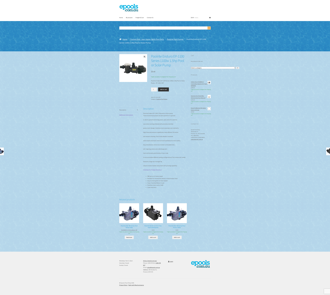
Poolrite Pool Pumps (175, 39)
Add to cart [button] (153, 237)
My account (129, 17)
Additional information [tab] (126, 115)
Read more (129, 237)
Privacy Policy (123, 285)
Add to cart (163, 89)
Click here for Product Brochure (152, 170)
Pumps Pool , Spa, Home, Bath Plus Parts (147, 39)
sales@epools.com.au (197, 139)
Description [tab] (122, 110)
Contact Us (150, 17)
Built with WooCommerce (136, 285)
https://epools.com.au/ (150, 261)
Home (121, 17)
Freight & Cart (140, 17)
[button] (144, 56)
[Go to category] (237, 68)
